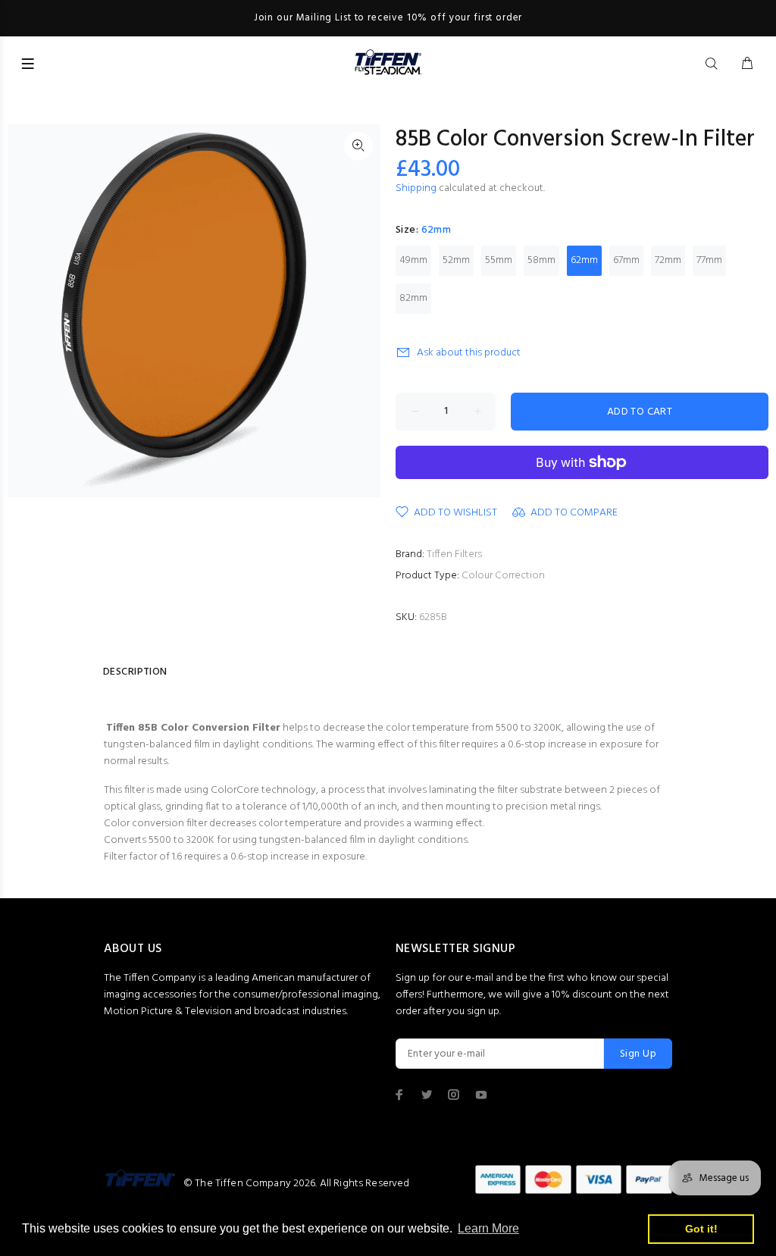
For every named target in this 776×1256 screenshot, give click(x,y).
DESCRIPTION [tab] (135, 672)
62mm (584, 260)
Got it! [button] (701, 1229)
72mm (668, 260)
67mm (626, 260)
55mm (498, 260)
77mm (709, 260)
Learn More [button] (488, 1228)
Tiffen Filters (454, 554)
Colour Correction (503, 575)
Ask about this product (469, 353)
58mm (541, 260)
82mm (413, 298)
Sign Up (638, 1054)
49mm (413, 260)
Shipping (416, 188)
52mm (456, 260)
